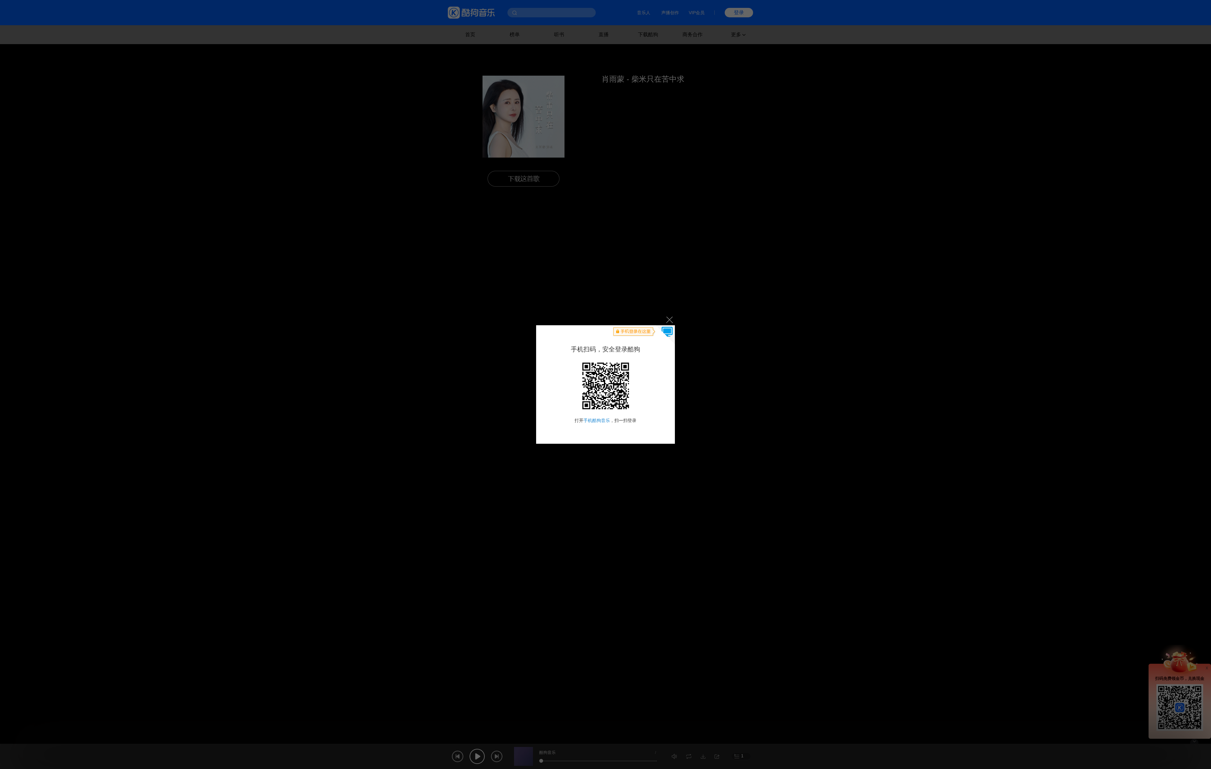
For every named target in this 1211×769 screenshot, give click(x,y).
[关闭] (669, 319)
